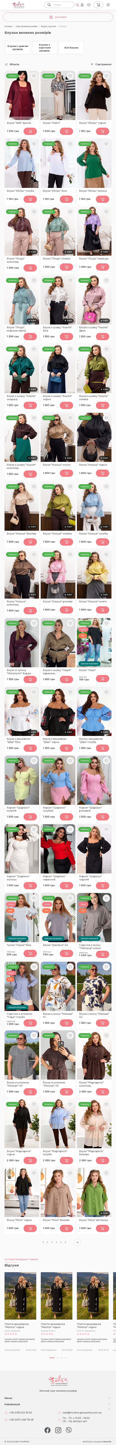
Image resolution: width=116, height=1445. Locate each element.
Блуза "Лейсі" (51, 122)
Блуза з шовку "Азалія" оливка (93, 398)
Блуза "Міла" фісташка (93, 1220)
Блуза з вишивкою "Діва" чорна (54, 740)
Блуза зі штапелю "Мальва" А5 (18, 1084)
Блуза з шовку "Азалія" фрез (93, 329)
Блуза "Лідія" (87, 670)
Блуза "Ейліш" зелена (93, 190)
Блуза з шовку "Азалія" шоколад (21, 466)
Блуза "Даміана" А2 (55, 945)
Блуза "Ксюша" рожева (57, 601)
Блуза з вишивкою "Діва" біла (18, 740)
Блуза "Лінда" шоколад (16, 260)
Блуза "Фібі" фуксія (19, 122)
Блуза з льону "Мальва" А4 (94, 1015)
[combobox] (62, 5)
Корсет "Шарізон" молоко (18, 878)
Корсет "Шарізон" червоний (54, 878)
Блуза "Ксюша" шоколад (16, 603)
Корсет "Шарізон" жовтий (18, 809)
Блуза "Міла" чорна (19, 1220)
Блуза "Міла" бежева (56, 1220)
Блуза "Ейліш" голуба (20, 190)
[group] (20, 1311)
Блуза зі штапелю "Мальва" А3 (54, 1084)
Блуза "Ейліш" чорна (92, 122)
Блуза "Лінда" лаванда (93, 258)
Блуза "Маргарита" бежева (91, 1153)
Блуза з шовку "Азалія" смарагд (21, 398)
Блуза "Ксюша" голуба (93, 533)
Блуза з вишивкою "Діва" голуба (91, 740)
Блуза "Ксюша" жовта (93, 601)
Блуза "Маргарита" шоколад (91, 1084)
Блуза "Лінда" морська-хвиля (16, 329)
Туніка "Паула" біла (19, 945)
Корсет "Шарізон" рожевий (90, 809)
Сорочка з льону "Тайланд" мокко (90, 947)
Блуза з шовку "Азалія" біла (57, 329)
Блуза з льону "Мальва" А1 (58, 1015)
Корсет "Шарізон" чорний (90, 878)
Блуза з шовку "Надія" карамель (57, 672)
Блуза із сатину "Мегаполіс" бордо (19, 672)
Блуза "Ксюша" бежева (21, 533)
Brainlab (107, 1441)
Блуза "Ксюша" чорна (93, 464)
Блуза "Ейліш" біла (55, 190)
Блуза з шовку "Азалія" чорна (57, 398)
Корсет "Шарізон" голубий (54, 809)
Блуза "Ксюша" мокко (57, 464)
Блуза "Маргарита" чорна (19, 1153)
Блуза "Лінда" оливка (56, 258)
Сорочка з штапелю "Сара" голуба (19, 1015)
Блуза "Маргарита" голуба (55, 1153)
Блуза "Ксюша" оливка (57, 533)
